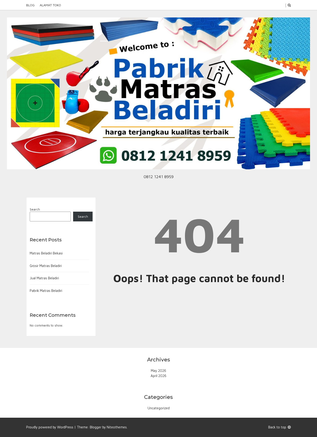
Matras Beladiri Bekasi (46, 253)
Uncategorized (159, 408)
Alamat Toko (50, 5)
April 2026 (158, 376)
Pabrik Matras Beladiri (46, 291)
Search (35, 209)
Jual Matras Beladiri (44, 278)
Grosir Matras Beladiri (46, 266)
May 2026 (158, 371)
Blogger (95, 427)
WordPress (65, 427)
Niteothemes (117, 427)
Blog (30, 5)
